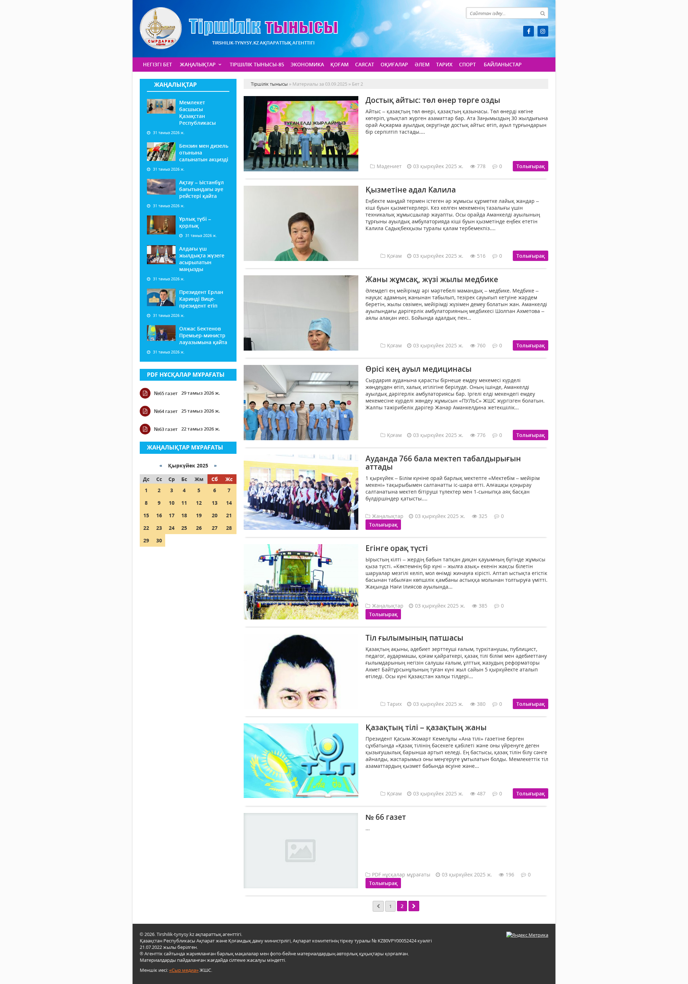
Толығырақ (530, 166)
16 (159, 515)
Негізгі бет (157, 64)
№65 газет (166, 393)
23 (159, 527)
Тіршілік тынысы (239, 28)
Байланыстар (503, 64)
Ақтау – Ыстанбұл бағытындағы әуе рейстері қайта (201, 189)
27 (215, 527)
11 (184, 502)
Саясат (364, 64)
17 (172, 515)
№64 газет (166, 411)
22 (146, 527)
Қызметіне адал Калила (411, 190)
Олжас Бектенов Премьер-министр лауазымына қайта (203, 335)
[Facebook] (528, 31)
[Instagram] (543, 31)
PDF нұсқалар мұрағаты (186, 375)
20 (215, 515)
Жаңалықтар (198, 64)
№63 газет (166, 429)
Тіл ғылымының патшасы (414, 638)
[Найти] (542, 13)
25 (184, 527)
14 (229, 502)
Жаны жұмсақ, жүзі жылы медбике (432, 279)
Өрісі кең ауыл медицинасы (419, 369)
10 (172, 502)
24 (172, 527)
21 (229, 515)
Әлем (422, 64)
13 (215, 502)
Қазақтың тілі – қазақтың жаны (426, 727)
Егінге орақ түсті (397, 548)
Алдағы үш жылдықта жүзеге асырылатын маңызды (201, 258)
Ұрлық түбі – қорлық (195, 222)
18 (184, 515)
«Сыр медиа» (184, 970)
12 (199, 502)
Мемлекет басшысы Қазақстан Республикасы (197, 112)
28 (229, 527)
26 (199, 527)
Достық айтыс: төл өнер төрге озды (433, 100)
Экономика (307, 64)
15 (146, 515)
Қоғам (339, 64)
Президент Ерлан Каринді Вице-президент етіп (201, 299)
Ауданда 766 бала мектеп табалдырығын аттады (443, 462)
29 (146, 540)
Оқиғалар (394, 64)
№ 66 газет (386, 817)
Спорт (467, 64)
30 (159, 540)
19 (199, 515)
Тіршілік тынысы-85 (257, 64)
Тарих (444, 64)
